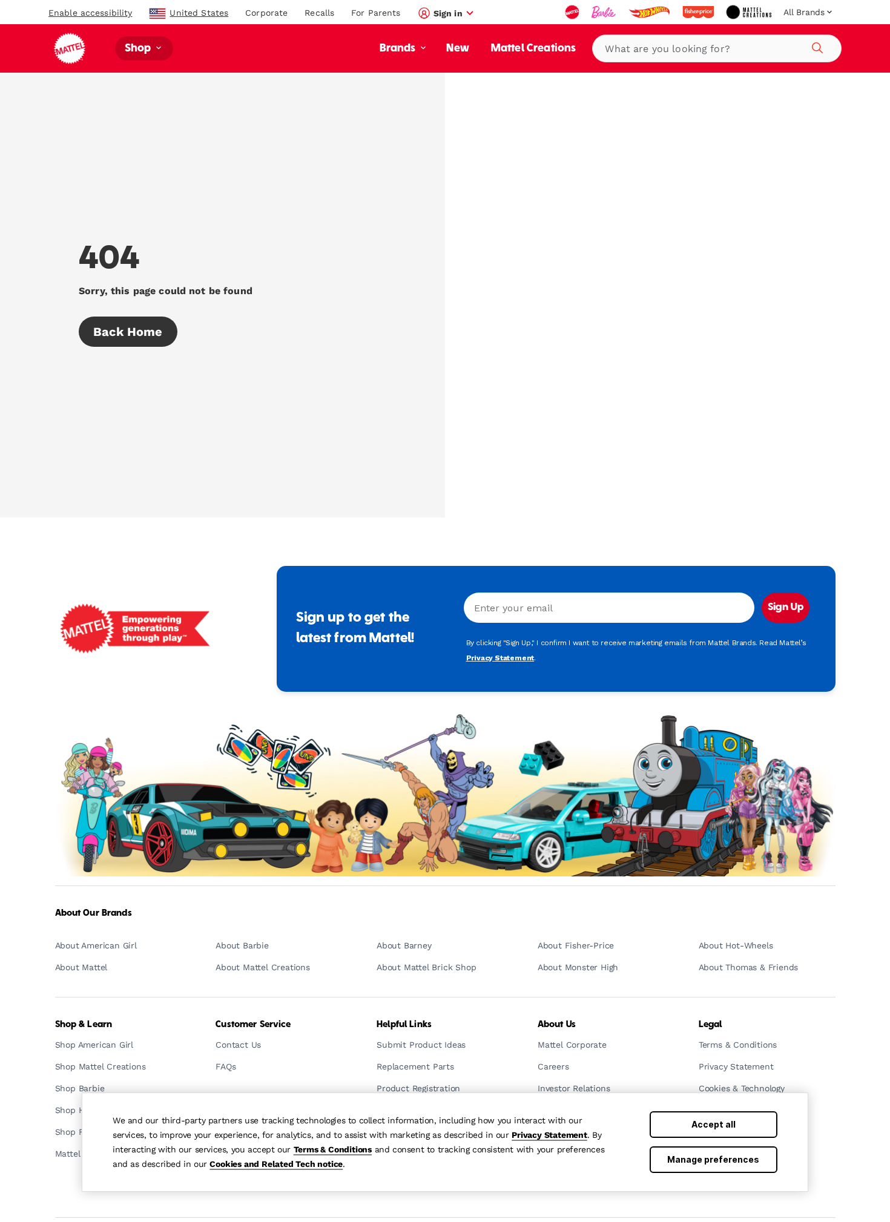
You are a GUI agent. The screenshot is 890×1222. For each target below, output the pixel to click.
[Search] (815, 46)
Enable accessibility (90, 13)
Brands (399, 49)
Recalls (319, 13)
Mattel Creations (533, 49)
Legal (710, 1024)
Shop (139, 49)
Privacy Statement (549, 1135)
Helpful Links (404, 1024)
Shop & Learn (84, 1024)
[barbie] (605, 12)
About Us (557, 1024)
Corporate (266, 13)
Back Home (128, 331)
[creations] (750, 12)
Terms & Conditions (333, 1149)
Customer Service (253, 1024)
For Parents (375, 13)
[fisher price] (699, 12)
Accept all (713, 1124)
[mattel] (573, 12)
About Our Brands (93, 913)
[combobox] (717, 48)
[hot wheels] (650, 12)
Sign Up (785, 608)
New (457, 49)
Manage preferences (713, 1159)
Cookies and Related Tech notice (276, 1164)
